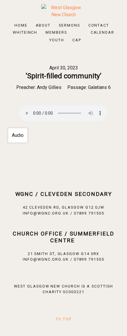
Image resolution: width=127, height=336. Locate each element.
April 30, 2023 (63, 68)
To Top (63, 319)
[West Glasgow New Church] (63, 11)
